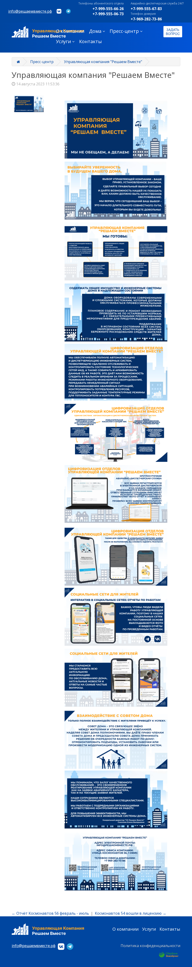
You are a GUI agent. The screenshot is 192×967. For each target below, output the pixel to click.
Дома (95, 31)
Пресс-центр (124, 31)
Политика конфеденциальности (150, 945)
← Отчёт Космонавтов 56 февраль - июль (50, 913)
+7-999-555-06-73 (108, 13)
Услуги (63, 41)
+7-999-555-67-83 (146, 8)
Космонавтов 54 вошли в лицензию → (130, 913)
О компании (70, 31)
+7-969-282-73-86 (146, 19)
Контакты (90, 41)
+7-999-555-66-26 (108, 8)
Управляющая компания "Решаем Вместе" (103, 61)
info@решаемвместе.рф (30, 11)
